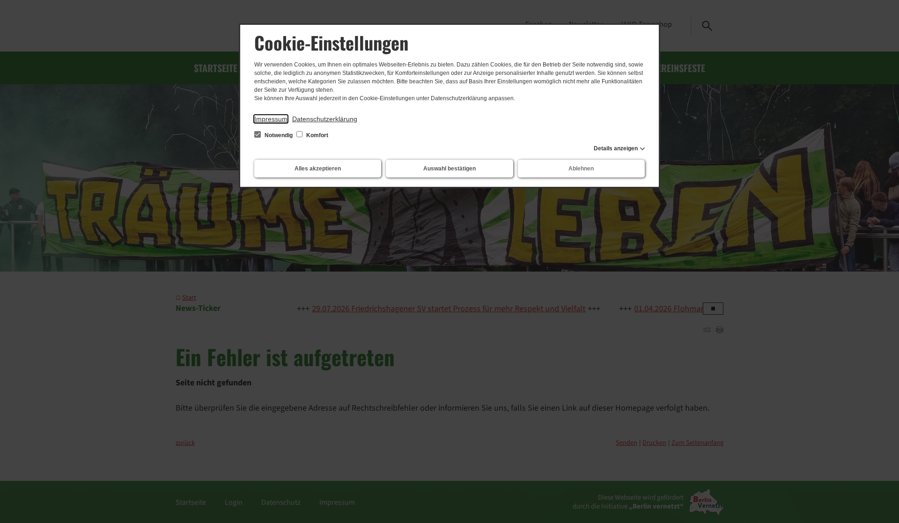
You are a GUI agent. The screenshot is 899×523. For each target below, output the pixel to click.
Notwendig (278, 135)
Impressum (270, 119)
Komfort (316, 135)
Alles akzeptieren (318, 168)
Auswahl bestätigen (449, 168)
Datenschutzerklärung (324, 119)
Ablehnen (581, 168)
